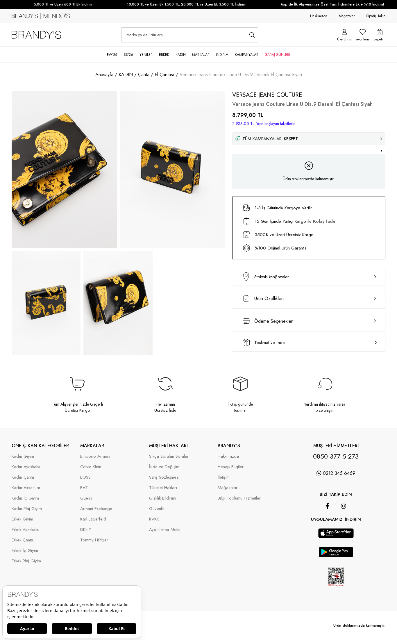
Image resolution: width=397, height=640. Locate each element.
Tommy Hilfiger (94, 540)
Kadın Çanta (23, 477)
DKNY (85, 530)
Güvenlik (156, 509)
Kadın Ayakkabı (26, 467)
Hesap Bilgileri (231, 467)
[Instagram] (343, 506)
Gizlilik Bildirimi (162, 498)
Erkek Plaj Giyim (26, 561)
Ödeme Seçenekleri (274, 321)
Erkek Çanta (22, 540)
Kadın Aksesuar (26, 488)
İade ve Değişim (164, 467)
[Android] (344, 525)
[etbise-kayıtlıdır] (336, 591)
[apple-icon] (336, 536)
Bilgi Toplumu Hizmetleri (240, 498)
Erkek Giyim (22, 519)
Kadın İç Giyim (25, 498)
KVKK (154, 519)
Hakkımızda (318, 16)
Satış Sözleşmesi (164, 477)
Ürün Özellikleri (269, 298)
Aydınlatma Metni (164, 530)
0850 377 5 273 (336, 456)
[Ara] (251, 35)
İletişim (224, 477)
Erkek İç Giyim (25, 551)
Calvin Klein (90, 467)
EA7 (84, 488)
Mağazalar (347, 16)
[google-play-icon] (336, 555)
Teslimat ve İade (269, 342)
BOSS (85, 477)
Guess (86, 498)
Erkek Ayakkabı (25, 530)
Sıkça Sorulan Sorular (169, 456)
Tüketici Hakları (163, 488)
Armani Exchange (96, 509)
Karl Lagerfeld (93, 519)
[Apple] (328, 525)
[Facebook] (327, 506)
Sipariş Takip (375, 16)
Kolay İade (324, 221)
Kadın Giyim (23, 456)
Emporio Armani (95, 456)
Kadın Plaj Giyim (27, 509)
